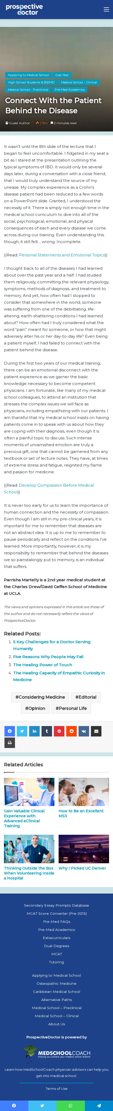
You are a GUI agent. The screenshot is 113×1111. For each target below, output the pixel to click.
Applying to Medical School (28, 75)
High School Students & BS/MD (31, 82)
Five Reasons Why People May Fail (48, 656)
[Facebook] (9, 731)
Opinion (36, 708)
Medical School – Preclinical (56, 1008)
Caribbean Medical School (56, 991)
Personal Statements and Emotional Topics (62, 254)
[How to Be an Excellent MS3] (84, 792)
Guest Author (19, 123)
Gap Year (62, 75)
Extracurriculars (56, 938)
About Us (56, 1024)
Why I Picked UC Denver (82, 868)
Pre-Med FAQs (56, 921)
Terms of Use (57, 1088)
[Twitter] (22, 731)
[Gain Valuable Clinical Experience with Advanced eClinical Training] (29, 792)
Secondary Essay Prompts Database (56, 905)
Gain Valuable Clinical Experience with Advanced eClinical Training (24, 818)
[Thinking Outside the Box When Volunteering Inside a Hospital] (29, 849)
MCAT (56, 954)
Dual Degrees (56, 946)
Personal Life (73, 708)
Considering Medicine (42, 697)
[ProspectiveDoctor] (25, 9)
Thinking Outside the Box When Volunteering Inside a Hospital (29, 873)
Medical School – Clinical (57, 1016)
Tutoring (56, 962)
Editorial (87, 697)
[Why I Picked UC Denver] (84, 849)
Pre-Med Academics (70, 89)
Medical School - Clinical (79, 82)
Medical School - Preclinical (28, 89)
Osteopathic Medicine (56, 983)
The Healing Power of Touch (42, 664)
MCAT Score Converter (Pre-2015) (57, 913)
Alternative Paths (56, 1000)
